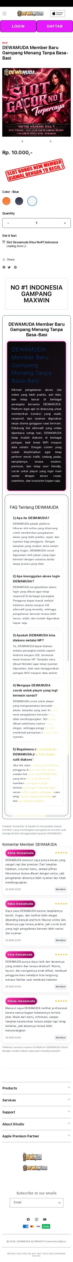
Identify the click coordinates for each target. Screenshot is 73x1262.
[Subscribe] (59, 1202)
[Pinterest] (16, 268)
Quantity (8, 213)
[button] (4, 13)
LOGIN (18, 26)
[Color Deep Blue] (19, 201)
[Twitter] (10, 268)
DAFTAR (55, 26)
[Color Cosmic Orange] (6, 201)
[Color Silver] (32, 201)
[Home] (30, 13)
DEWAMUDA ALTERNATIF (30, 1241)
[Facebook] (4, 268)
